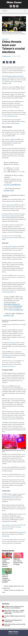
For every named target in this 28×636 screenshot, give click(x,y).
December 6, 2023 (9, 190)
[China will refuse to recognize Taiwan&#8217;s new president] (7, 571)
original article (5, 536)
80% (24, 400)
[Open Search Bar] (25, 11)
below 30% (6, 114)
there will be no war (7, 355)
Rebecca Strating (6, 525)
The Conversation (21, 532)
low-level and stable (8, 292)
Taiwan (14, 230)
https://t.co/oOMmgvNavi (16, 309)
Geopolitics (5, 39)
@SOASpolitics (16, 304)
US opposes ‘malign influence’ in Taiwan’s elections (6, 562)
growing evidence (10, 205)
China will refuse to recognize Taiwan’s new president (6, 578)
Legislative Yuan (13, 141)
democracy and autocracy (9, 366)
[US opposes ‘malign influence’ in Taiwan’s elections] (7, 555)
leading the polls (13, 116)
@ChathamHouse (17, 306)
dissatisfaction (5, 496)
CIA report (13, 342)
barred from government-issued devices (11, 215)
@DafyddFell (7, 304)
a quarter (11, 419)
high (10, 81)
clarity (19, 514)
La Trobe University (12, 246)
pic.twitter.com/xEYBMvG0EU (12, 184)
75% (3, 81)
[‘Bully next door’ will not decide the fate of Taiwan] (18, 555)
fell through (16, 123)
